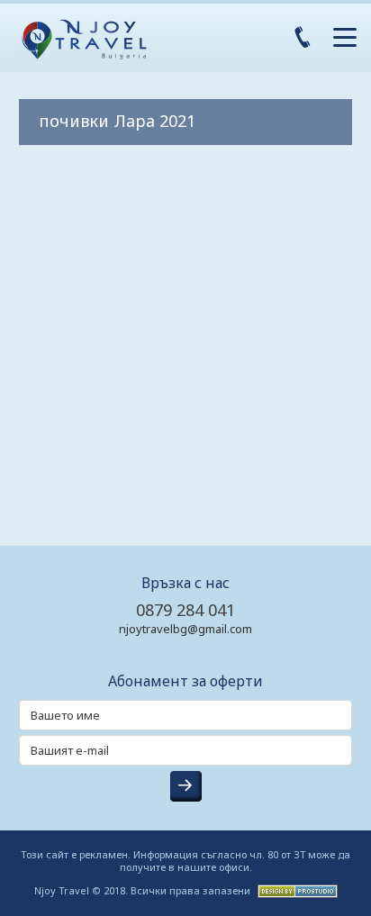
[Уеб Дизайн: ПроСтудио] (295, 889)
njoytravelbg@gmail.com (185, 629)
